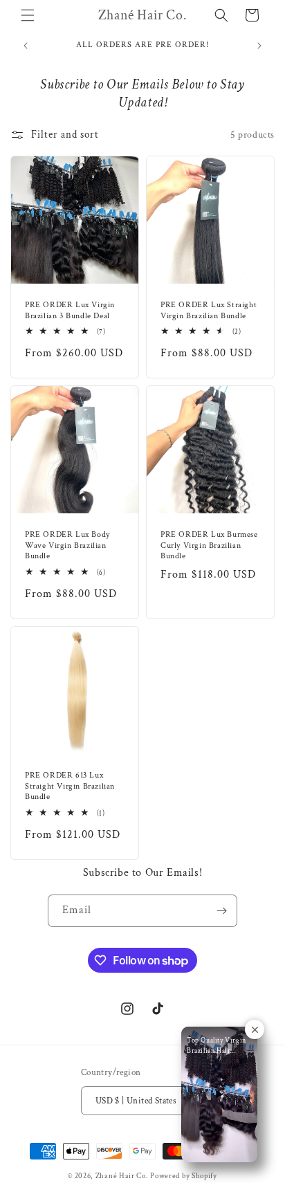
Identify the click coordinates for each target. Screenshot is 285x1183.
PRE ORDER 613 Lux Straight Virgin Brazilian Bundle (70, 786)
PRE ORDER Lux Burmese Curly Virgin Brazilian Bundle (209, 545)
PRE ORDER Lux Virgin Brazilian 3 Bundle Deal (70, 310)
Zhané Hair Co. (122, 1176)
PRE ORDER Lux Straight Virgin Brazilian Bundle (208, 310)
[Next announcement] (259, 45)
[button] (27, 15)
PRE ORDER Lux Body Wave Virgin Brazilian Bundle (67, 545)
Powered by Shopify (183, 1176)
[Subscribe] (221, 911)
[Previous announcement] (25, 45)
